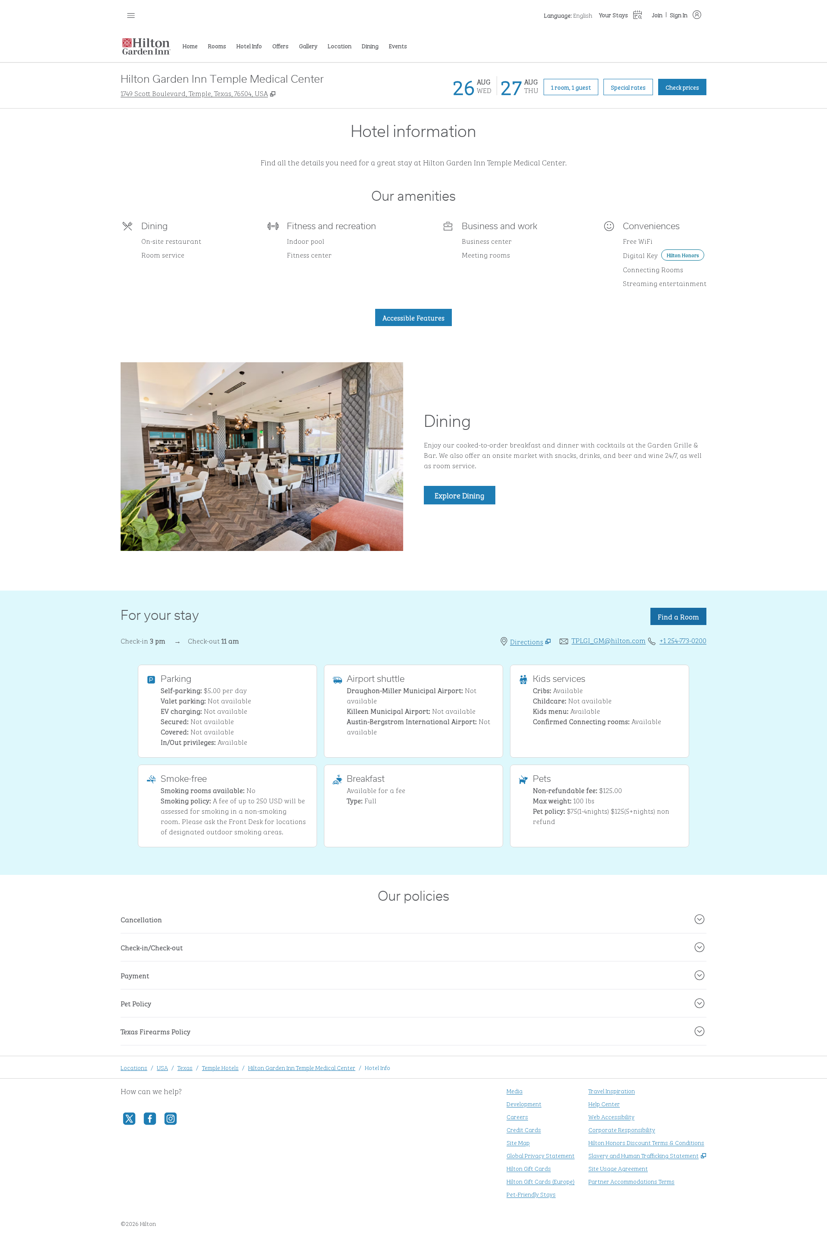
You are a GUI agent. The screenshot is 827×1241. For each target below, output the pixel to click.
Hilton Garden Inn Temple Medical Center (301, 1067)
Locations (134, 1067)
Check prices (685, 86)
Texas (185, 1067)
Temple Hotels (220, 1067)
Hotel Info (377, 1067)
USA (162, 1067)
